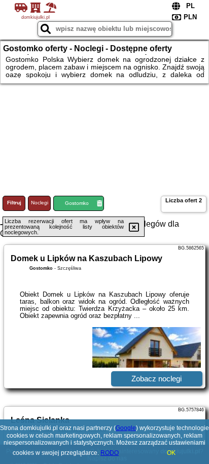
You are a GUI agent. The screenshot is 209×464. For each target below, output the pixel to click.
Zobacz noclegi (156, 378)
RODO (109, 452)
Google (126, 428)
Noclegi (39, 202)
